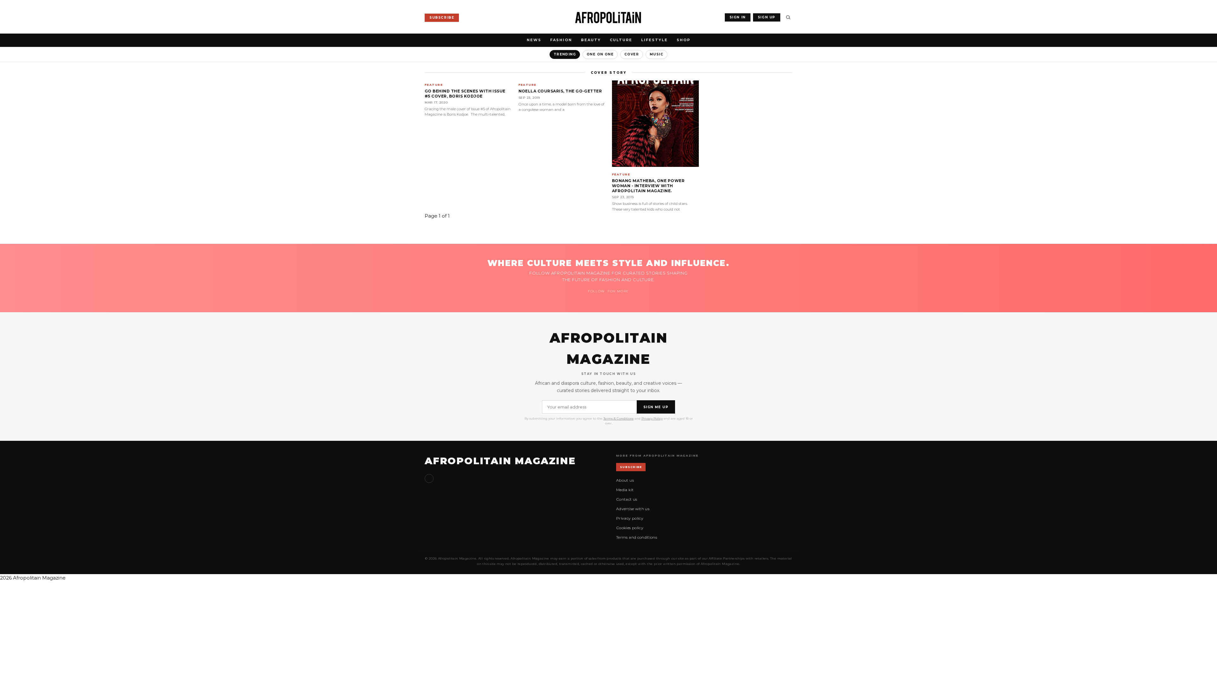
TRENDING (565, 54)
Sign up (429, 478)
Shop (683, 40)
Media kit (625, 489)
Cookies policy (629, 527)
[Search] (788, 17)
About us (625, 480)
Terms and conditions (636, 537)
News (534, 40)
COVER (631, 54)
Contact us (626, 499)
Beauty (591, 40)
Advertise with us (632, 508)
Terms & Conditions (618, 418)
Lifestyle (654, 40)
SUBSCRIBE (441, 18)
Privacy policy (629, 518)
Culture (621, 40)
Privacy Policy (652, 418)
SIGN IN (738, 17)
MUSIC (656, 54)
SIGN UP (767, 17)
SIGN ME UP (655, 407)
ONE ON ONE (600, 54)
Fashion (561, 40)
